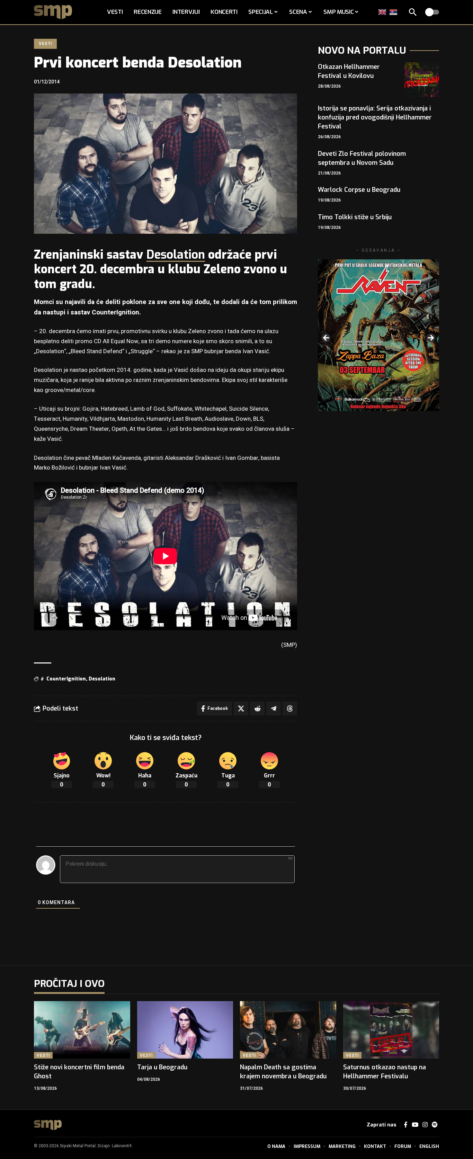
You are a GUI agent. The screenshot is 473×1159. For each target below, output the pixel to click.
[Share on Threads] (290, 708)
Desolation (175, 254)
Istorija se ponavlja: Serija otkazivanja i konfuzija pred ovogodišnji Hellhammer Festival (375, 117)
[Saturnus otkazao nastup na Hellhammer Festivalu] (391, 1030)
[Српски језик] (393, 12)
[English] (382, 12)
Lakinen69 (122, 1146)
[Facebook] (405, 1125)
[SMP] (48, 1125)
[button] (413, 12)
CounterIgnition (66, 679)
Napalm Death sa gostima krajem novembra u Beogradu (283, 1071)
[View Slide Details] (378, 335)
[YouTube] (415, 1125)
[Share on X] (241, 708)
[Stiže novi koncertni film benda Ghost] (82, 1030)
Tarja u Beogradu (162, 1067)
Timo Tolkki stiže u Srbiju (355, 217)
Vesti (45, 44)
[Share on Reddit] (257, 708)
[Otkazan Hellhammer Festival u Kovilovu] (421, 79)
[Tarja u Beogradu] (185, 1030)
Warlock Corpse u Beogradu (359, 190)
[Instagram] (425, 1125)
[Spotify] (434, 1125)
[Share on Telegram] (273, 708)
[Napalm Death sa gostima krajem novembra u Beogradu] (288, 1030)
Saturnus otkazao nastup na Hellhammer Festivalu (384, 1071)
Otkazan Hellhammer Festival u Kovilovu (349, 71)
